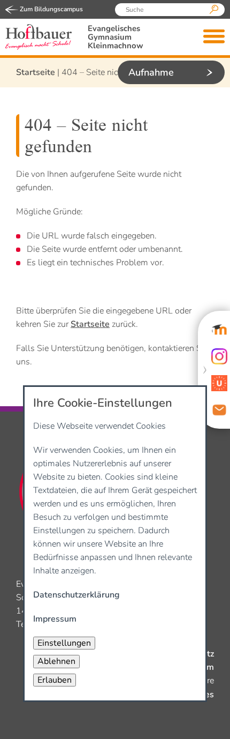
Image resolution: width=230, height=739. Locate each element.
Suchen (214, 9)
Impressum (54, 619)
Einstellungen (64, 643)
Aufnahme (151, 72)
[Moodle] (219, 330)
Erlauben (54, 680)
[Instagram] (219, 356)
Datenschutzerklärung (76, 595)
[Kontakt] (219, 410)
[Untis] (219, 383)
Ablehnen (56, 661)
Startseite (35, 72)
